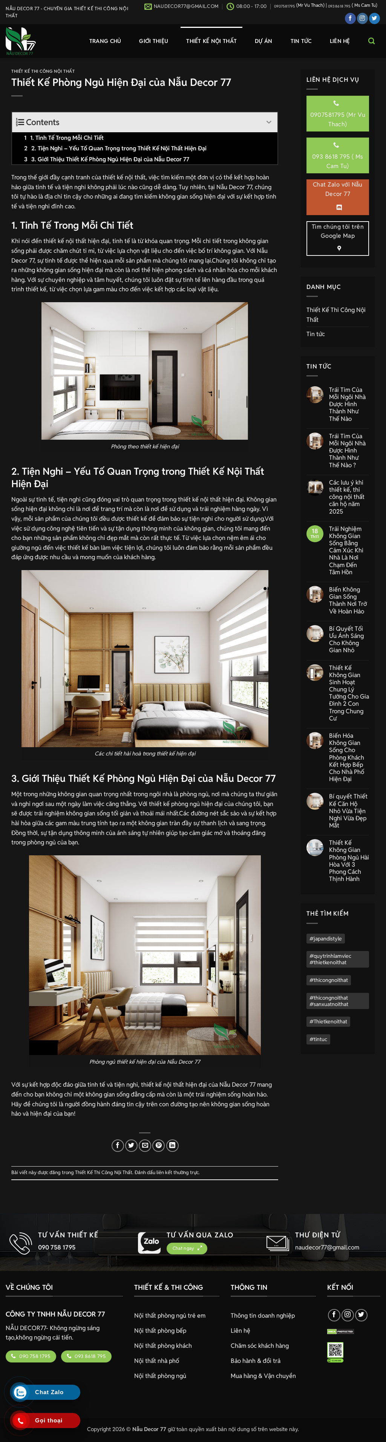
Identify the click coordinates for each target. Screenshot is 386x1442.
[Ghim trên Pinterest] (158, 1145)
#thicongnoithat (328, 980)
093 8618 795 (339, 6)
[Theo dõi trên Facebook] (350, 18)
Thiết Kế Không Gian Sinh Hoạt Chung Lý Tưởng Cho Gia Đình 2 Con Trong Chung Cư (349, 693)
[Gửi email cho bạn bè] (145, 1145)
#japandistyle (325, 938)
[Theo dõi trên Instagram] (362, 18)
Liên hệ (340, 40)
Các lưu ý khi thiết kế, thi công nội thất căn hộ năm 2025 (347, 497)
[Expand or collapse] (269, 122)
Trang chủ (105, 40)
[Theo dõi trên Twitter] (374, 18)
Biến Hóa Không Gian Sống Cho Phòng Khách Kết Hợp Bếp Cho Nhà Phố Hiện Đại (346, 757)
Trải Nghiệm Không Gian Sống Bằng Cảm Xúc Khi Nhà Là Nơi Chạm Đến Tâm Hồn (346, 550)
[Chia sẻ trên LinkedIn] (172, 1145)
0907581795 (284, 6)
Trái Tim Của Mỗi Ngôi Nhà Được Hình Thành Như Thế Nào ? (347, 451)
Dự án (263, 40)
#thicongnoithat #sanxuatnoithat (328, 1001)
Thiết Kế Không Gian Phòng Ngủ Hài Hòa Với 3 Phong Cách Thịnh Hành (349, 860)
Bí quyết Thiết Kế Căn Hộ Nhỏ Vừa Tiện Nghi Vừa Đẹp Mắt (348, 811)
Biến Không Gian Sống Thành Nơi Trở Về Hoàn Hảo (348, 600)
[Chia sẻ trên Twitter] (131, 1145)
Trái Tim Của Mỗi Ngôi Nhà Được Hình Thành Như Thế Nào (347, 404)
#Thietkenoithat (328, 1021)
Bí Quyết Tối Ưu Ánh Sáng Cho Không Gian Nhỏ (346, 639)
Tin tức (301, 40)
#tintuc (318, 1039)
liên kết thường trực (177, 1172)
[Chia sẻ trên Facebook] (118, 1145)
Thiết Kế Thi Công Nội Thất (43, 71)
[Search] (371, 41)
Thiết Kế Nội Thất (211, 40)
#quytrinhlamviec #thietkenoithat (330, 959)
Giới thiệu (153, 40)
